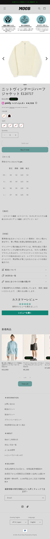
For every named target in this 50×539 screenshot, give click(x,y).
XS (4, 125)
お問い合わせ (10, 404)
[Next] (46, 58)
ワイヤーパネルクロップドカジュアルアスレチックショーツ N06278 (33, 364)
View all (25, 384)
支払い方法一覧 (11, 445)
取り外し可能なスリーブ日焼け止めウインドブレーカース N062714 (12, 364)
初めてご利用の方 (11, 440)
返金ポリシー (10, 414)
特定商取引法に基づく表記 (15, 425)
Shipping (11, 107)
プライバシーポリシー (13, 420)
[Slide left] (19, 377)
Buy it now (25, 150)
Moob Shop (21, 535)
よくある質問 (10, 450)
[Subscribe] (42, 498)
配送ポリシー (10, 409)
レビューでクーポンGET (14, 455)
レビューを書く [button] (25, 313)
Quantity (5, 130)
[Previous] (3, 58)
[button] (4, 8)
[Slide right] (30, 377)
